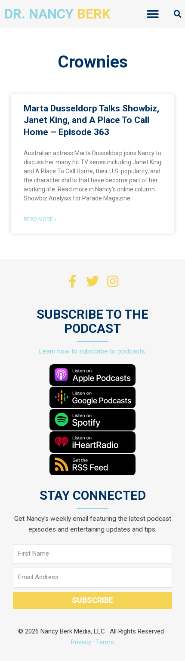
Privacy (81, 642)
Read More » (40, 219)
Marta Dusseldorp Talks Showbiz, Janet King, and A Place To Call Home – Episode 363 (91, 120)
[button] (153, 14)
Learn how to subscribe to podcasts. (92, 351)
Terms (105, 642)
